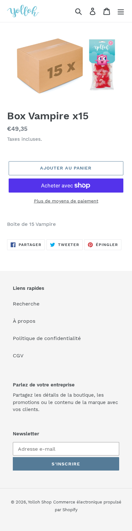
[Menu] (121, 11)
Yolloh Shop (40, 502)
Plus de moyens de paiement (66, 200)
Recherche (26, 304)
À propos (24, 321)
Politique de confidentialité (47, 338)
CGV (18, 356)
